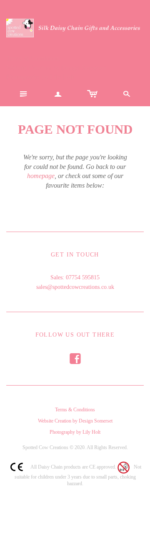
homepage (41, 175)
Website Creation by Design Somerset (56, 67)
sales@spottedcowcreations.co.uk (75, 287)
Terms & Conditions (33, 58)
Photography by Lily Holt (40, 77)
